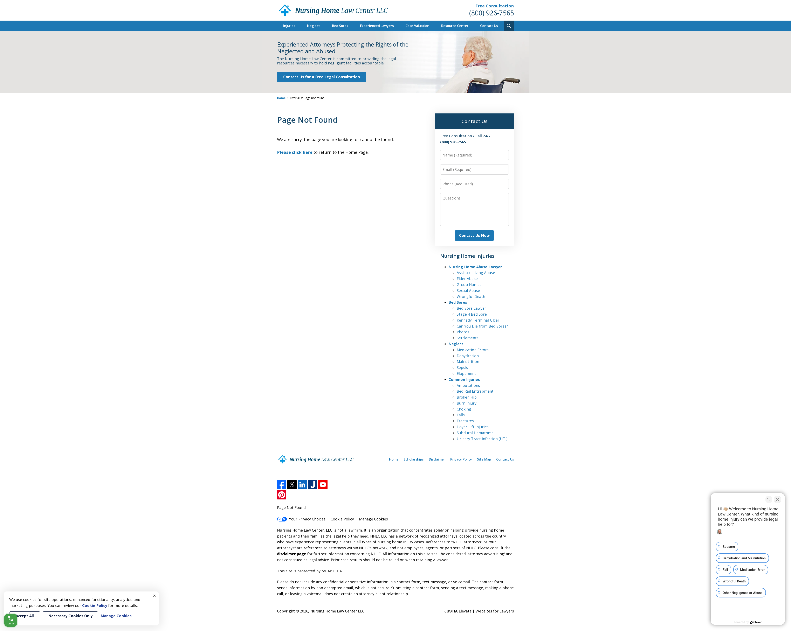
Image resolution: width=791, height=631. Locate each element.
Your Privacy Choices (307, 519)
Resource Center (454, 25)
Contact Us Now (474, 235)
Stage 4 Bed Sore (472, 314)
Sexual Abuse (468, 290)
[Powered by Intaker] (756, 622)
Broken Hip (467, 397)
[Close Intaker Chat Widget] (777, 499)
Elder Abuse (467, 278)
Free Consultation (494, 6)
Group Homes (469, 284)
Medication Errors (473, 349)
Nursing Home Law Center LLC (337, 611)
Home (281, 98)
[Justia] (312, 484)
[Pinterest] (281, 494)
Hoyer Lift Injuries (473, 426)
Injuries (289, 25)
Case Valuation (417, 25)
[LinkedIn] (302, 484)
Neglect (313, 25)
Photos (463, 331)
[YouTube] (323, 484)
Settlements (468, 337)
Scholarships (414, 459)
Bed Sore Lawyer (471, 308)
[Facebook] (281, 484)
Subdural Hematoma (475, 432)
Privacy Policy (461, 459)
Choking (464, 409)
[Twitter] (292, 484)
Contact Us (489, 25)
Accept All (25, 615)
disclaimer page (291, 553)
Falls (461, 414)
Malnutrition (468, 361)
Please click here (294, 152)
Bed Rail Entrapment (475, 391)
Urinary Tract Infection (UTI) (482, 438)
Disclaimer (437, 459)
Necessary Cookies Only (70, 615)
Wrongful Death (471, 296)
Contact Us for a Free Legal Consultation (321, 76)
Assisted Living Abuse (476, 272)
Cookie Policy (342, 519)
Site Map (484, 459)
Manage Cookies (373, 519)
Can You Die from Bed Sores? (482, 326)
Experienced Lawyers (377, 25)
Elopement (466, 373)
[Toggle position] (768, 499)
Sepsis (462, 367)
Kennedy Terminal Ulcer (478, 320)
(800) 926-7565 (491, 12)
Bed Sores (340, 25)
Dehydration (468, 355)
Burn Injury (466, 403)
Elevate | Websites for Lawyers (479, 611)
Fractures (465, 420)
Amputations (468, 385)
